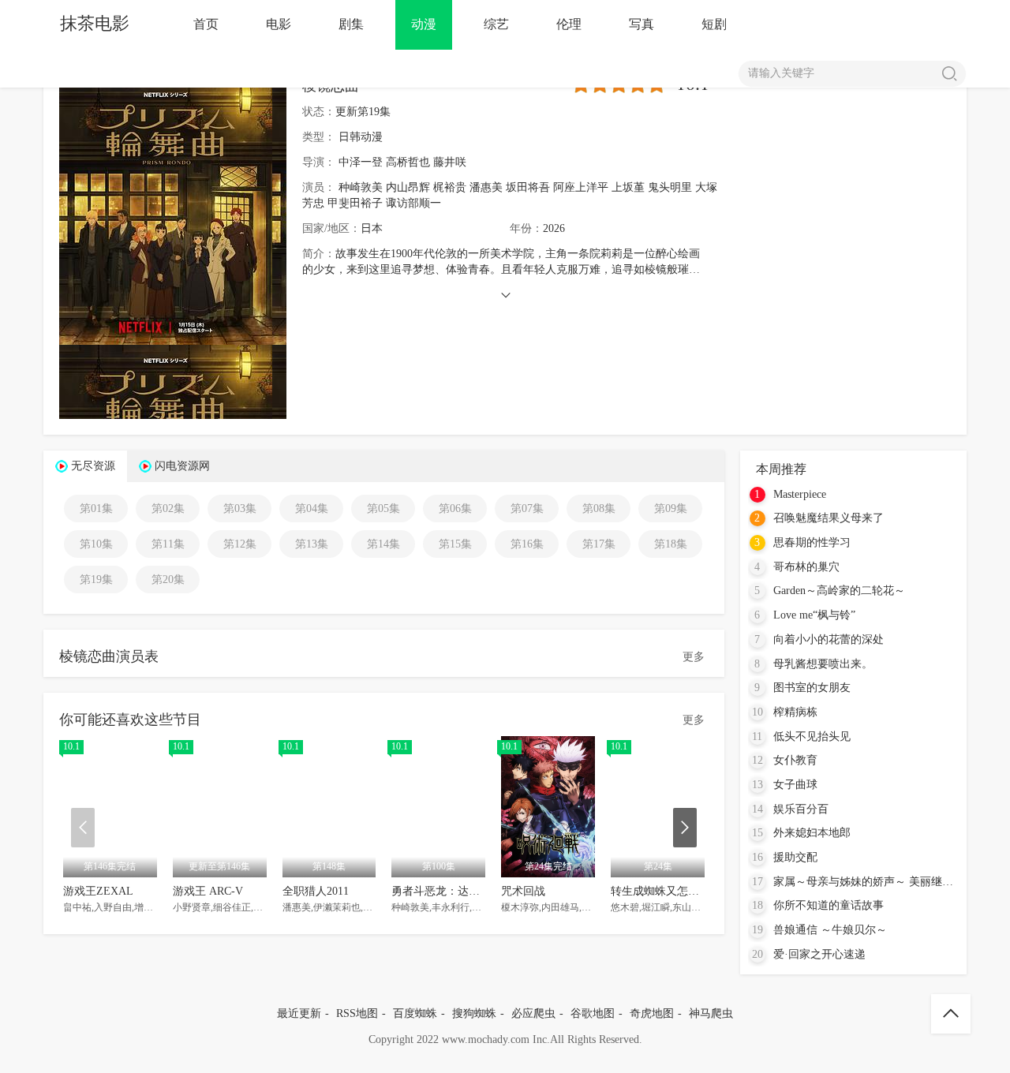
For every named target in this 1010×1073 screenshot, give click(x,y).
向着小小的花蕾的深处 (828, 639)
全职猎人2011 (315, 891)
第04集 (311, 508)
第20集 (168, 579)
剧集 (351, 24)
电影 (278, 24)
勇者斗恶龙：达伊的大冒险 (457, 891)
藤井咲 (449, 162)
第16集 (527, 544)
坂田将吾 (528, 187)
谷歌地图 (592, 1013)
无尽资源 (93, 466)
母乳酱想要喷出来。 (823, 664)
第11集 (168, 544)
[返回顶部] (951, 1014)
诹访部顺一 (413, 203)
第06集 (455, 508)
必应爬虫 (533, 1013)
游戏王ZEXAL (98, 891)
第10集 (96, 544)
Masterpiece (799, 494)
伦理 (569, 24)
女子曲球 (795, 785)
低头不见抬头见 (812, 736)
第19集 (96, 579)
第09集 (670, 508)
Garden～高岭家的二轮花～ (839, 590)
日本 (372, 228)
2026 (554, 228)
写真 (641, 24)
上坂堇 (628, 187)
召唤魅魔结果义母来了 (828, 518)
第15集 (455, 544)
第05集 (383, 508)
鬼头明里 (670, 187)
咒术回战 (523, 891)
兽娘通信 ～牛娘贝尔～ (830, 930)
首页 (206, 24)
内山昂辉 (408, 187)
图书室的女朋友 (812, 688)
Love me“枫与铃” (814, 615)
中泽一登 (361, 162)
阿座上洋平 (580, 187)
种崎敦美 (361, 187)
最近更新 (299, 1013)
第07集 (527, 508)
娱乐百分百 (801, 809)
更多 (694, 657)
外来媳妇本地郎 (812, 833)
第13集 (311, 544)
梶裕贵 (449, 187)
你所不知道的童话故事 (828, 905)
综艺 (496, 24)
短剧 (714, 24)
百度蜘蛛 (415, 1013)
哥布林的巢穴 (806, 567)
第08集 (598, 508)
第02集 (168, 508)
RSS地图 (357, 1013)
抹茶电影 (94, 23)
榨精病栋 (795, 712)
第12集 (239, 544)
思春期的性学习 (812, 542)
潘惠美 (486, 187)
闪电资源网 (182, 466)
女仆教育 (795, 760)
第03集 (239, 508)
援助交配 (795, 857)
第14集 (383, 544)
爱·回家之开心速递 (819, 954)
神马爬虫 (711, 1013)
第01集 (96, 508)
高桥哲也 (408, 162)
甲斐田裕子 (355, 203)
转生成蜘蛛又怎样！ (660, 891)
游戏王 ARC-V (208, 891)
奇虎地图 (652, 1013)
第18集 (670, 544)
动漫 (423, 24)
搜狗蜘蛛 (474, 1013)
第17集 (598, 544)
